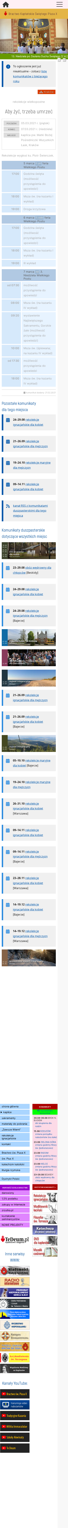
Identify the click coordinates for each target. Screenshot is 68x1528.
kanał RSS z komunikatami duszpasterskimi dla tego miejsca (30, 511)
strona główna (10, 1106)
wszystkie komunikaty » (45, 1187)
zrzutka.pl (7, 1210)
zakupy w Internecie (13, 1204)
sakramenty (9, 1118)
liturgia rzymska (11, 1170)
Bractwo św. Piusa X (13, 1152)
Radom (44, 1153)
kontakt (6, 1144)
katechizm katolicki (13, 1164)
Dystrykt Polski (10, 1178)
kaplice (7, 1112)
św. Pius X (8, 1158)
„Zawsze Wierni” (11, 1129)
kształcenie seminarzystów (11, 1217)
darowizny (8, 1192)
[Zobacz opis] (29, 561)
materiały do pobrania (14, 1123)
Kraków (48, 92)
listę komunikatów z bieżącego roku (30, 76)
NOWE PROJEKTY (12, 1224)
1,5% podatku (10, 1198)
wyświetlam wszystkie (46, 1111)
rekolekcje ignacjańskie (9, 1137)
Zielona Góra (48, 1142)
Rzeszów (45, 1131)
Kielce (44, 1163)
